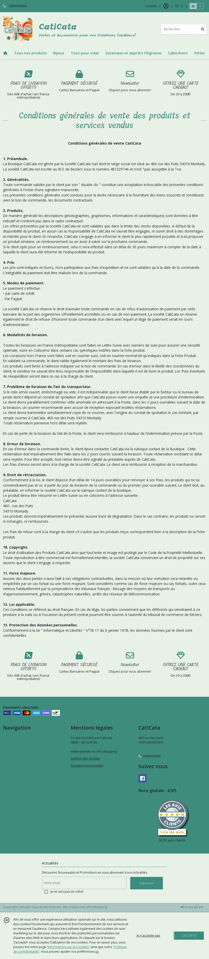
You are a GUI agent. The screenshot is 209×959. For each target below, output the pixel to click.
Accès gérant (193, 907)
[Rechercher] (202, 29)
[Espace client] (165, 6)
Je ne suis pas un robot (66, 891)
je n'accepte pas (148, 935)
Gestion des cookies (85, 758)
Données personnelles (87, 765)
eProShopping (96, 907)
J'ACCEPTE (189, 935)
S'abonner (146, 883)
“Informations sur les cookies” (68, 947)
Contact (150, 6)
